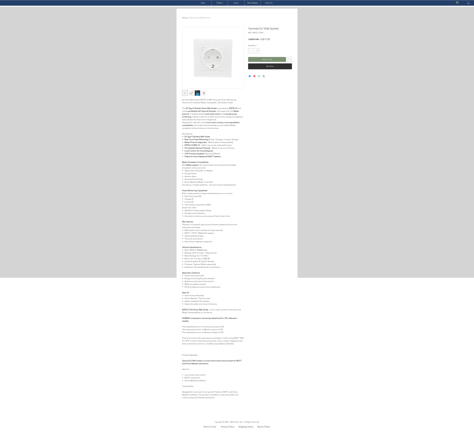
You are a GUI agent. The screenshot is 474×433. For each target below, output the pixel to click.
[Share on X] (263, 76)
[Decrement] (250, 50)
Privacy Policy (227, 426)
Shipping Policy (245, 426)
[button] (468, 3)
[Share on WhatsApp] (259, 76)
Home (185, 18)
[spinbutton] (254, 50)
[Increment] (257, 50)
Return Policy (263, 426)
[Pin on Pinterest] (254, 76)
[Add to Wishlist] (289, 59)
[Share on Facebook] (249, 76)
